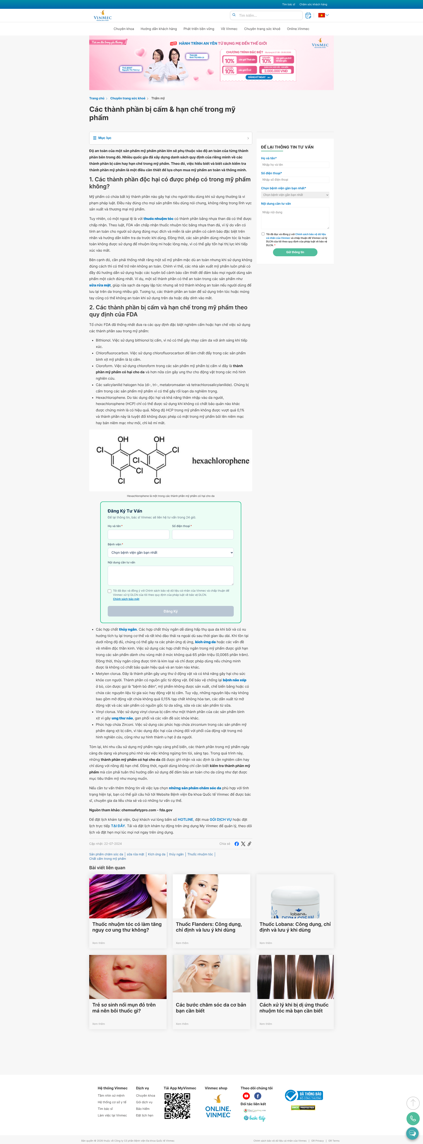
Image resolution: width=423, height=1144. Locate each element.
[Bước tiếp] (255, 1118)
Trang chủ (96, 98)
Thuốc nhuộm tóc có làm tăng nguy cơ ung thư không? (127, 927)
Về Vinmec (229, 29)
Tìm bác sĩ (288, 4)
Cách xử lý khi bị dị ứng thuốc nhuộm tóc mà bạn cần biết (294, 1008)
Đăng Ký (171, 611)
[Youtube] (246, 1095)
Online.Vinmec (298, 29)
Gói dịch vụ (144, 1102)
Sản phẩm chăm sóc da (106, 854)
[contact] (413, 1118)
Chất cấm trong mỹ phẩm (107, 859)
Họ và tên (115, 526)
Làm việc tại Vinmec (112, 1115)
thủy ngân (176, 854)
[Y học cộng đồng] (255, 1110)
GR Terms (334, 1141)
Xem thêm (98, 943)
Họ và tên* (269, 158)
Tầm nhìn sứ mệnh (111, 1096)
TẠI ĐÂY (118, 826)
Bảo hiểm (143, 1109)
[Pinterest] (249, 843)
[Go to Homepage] (102, 15)
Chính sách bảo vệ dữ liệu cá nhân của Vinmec (280, 1141)
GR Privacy (317, 1141)
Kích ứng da (156, 854)
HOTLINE (185, 819)
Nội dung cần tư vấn (121, 562)
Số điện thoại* (271, 173)
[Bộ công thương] (303, 1095)
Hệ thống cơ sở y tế (112, 1102)
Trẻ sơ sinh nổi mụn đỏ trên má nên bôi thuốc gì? (124, 1008)
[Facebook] (236, 843)
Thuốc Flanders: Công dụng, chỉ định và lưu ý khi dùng (209, 927)
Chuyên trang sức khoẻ (262, 29)
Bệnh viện (115, 544)
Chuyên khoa (124, 29)
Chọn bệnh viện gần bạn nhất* (283, 188)
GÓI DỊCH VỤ (221, 819)
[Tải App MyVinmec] (177, 1106)
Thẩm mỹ (158, 98)
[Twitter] (243, 843)
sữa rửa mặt (135, 854)
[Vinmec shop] (218, 1106)
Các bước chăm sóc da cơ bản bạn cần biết (211, 1008)
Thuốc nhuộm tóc (200, 854)
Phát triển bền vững (199, 29)
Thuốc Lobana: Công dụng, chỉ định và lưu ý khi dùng (295, 927)
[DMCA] (303, 1107)
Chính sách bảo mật (126, 599)
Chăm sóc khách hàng (313, 4)
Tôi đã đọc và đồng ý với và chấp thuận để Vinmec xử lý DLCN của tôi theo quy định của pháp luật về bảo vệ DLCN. (296, 240)
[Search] (234, 15)
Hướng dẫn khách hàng (159, 29)
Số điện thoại (182, 526)
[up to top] (413, 1103)
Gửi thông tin (295, 252)
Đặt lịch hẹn (144, 1115)
